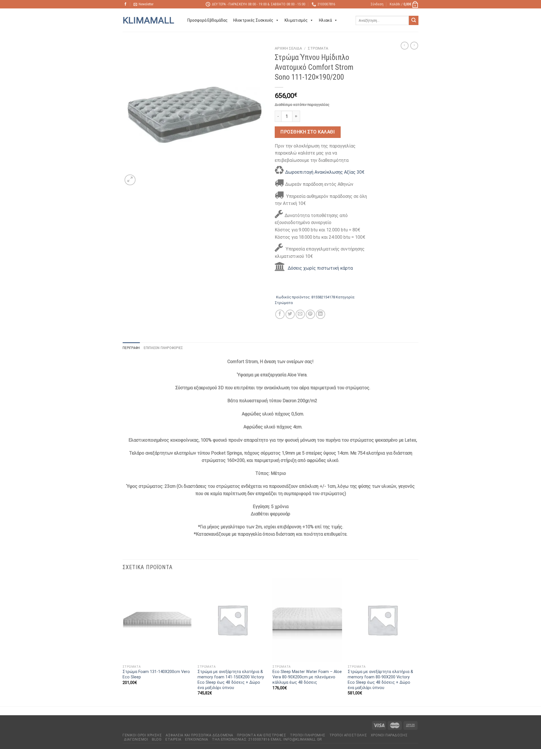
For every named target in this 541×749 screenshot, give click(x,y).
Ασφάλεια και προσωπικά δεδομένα (199, 735)
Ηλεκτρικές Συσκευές (253, 20)
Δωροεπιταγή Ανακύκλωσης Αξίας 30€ (324, 172)
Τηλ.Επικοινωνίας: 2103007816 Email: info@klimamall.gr (267, 739)
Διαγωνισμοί (136, 739)
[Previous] (123, 641)
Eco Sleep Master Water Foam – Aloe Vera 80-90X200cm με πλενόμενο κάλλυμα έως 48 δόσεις (307, 677)
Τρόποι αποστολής (348, 735)
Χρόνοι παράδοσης (389, 735)
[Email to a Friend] (300, 314)
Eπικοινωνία (196, 739)
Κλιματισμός (296, 20)
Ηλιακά (325, 20)
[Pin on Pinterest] (310, 314)
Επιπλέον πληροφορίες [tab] (163, 348)
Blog (156, 739)
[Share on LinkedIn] (320, 314)
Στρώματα (318, 48)
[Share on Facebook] (280, 314)
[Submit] (413, 20)
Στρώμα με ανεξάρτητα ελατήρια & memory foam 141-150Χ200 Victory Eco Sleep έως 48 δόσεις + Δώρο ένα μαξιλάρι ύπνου (231, 679)
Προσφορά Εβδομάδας (207, 20)
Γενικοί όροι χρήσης (142, 735)
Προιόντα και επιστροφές (261, 735)
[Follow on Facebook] (125, 4)
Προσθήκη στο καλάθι (307, 132)
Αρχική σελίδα (288, 48)
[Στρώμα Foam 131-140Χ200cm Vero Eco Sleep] (157, 620)
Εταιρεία (173, 739)
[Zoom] (130, 180)
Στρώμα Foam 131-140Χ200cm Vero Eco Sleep (156, 674)
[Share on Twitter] (290, 314)
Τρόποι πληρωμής (307, 735)
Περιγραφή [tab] (131, 348)
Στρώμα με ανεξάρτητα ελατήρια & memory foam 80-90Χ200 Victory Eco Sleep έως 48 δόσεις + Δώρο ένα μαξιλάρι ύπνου (380, 679)
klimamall (148, 20)
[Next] (417, 641)
